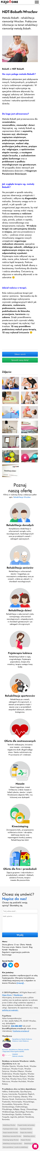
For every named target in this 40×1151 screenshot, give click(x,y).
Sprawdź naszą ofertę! (20, 360)
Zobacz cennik (20, 354)
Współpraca (13, 949)
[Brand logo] (9, 2)
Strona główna (7, 944)
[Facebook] (4, 965)
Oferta (22, 944)
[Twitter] (10, 965)
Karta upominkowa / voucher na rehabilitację (15, 1147)
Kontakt (5, 949)
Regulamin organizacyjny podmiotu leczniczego (16, 953)
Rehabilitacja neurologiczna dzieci (12, 1143)
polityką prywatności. (10, 1010)
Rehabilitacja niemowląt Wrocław (12, 1136)
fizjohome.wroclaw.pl (21, 1031)
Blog (30, 947)
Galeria (18, 947)
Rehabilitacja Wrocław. (22, 497)
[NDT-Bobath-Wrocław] (20, 49)
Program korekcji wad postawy (26, 1125)
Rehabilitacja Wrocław (9, 1125)
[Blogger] (16, 965)
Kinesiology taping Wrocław (10, 1140)
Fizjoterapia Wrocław (26, 1129)
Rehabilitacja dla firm (30, 1143)
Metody (29, 944)
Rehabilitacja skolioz (29, 1136)
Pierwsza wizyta (8, 947)
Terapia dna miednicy (26, 1132)
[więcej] (20, 983)
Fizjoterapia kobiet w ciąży (10, 1129)
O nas (16, 944)
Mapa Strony (7, 995)
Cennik (25, 947)
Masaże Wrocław (25, 1140)
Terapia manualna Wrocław (10, 1132)
